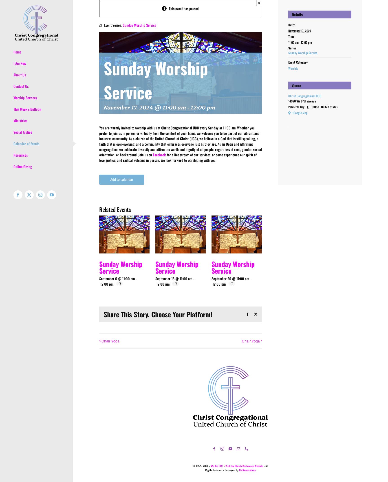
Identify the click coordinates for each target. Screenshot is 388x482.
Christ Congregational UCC (304, 95)
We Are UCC (217, 466)
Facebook (159, 155)
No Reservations (247, 470)
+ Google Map (299, 112)
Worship (293, 68)
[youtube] (230, 449)
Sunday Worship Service (120, 267)
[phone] (246, 449)
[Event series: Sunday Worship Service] (119, 283)
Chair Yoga (110, 341)
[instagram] (222, 449)
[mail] (238, 449)
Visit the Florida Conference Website (244, 466)
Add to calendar (121, 180)
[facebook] (214, 449)
